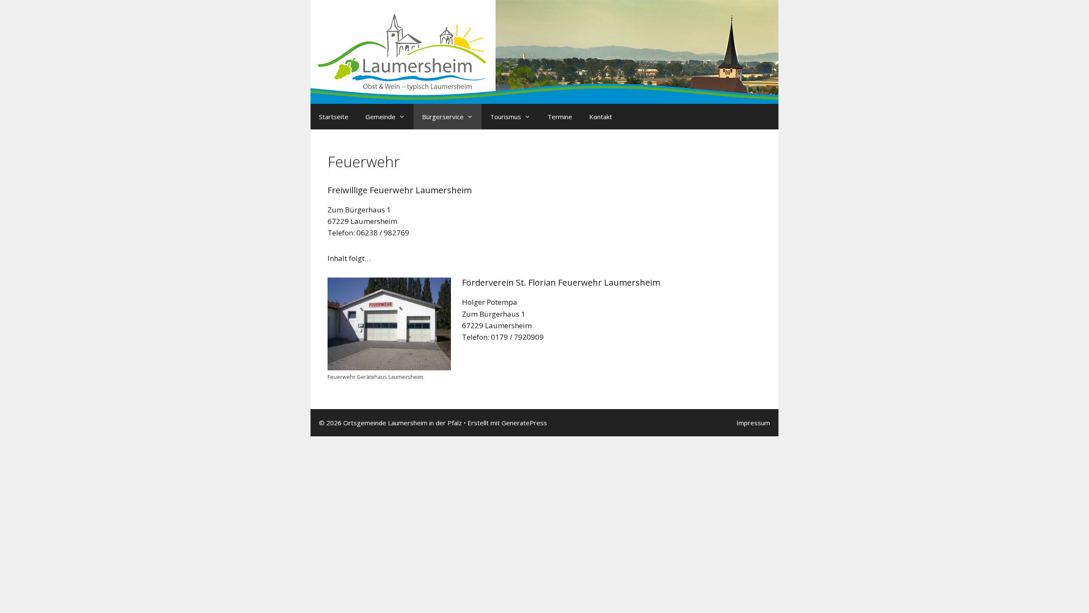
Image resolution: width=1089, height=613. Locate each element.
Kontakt (600, 116)
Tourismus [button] (505, 116)
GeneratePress (524, 422)
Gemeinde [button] (380, 116)
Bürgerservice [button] (443, 116)
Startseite (333, 116)
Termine (559, 116)
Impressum (753, 422)
